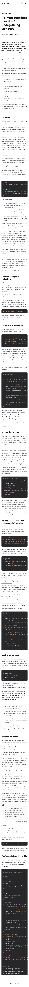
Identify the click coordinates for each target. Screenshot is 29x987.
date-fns (23, 203)
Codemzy (5, 3)
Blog (3, 13)
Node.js (8, 13)
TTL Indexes (24, 821)
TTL (11, 795)
